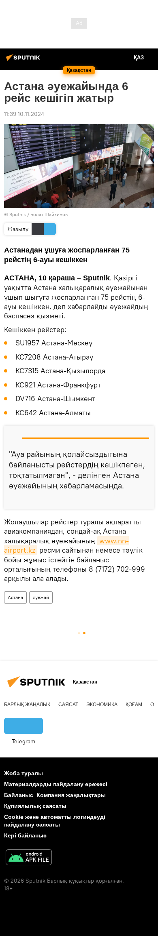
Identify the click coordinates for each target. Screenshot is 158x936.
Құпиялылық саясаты (35, 806)
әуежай (41, 597)
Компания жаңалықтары (71, 795)
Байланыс (18, 795)
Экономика (101, 704)
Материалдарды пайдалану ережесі (55, 784)
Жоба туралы (23, 773)
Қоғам (134, 704)
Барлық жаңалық (27, 704)
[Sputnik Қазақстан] (24, 60)
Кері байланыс (25, 835)
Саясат (68, 704)
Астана (15, 597)
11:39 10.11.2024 (24, 114)
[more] (145, 500)
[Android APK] (28, 858)
